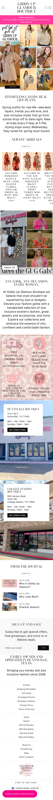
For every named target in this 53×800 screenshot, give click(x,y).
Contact (26, 685)
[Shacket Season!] (9, 607)
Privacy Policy (26, 705)
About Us (26, 745)
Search (26, 721)
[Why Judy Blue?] (9, 596)
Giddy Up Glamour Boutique (26, 7)
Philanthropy (26, 749)
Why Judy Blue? (29, 596)
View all (26, 146)
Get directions (17, 430)
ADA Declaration (26, 729)
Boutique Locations (26, 701)
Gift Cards (26, 693)
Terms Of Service (26, 709)
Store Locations (26, 757)
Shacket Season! (29, 607)
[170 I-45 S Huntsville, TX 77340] (26, 440)
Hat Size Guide (26, 733)
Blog (26, 753)
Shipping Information (26, 689)
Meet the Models (26, 737)
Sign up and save (26, 782)
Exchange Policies (26, 697)
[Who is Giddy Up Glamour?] (9, 583)
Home (26, 717)
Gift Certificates (26, 725)
